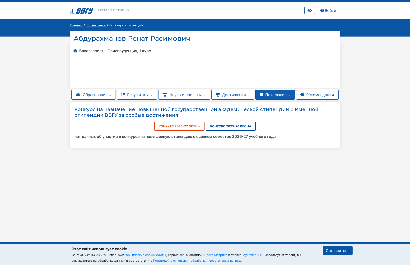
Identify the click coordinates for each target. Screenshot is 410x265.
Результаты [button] (138, 94)
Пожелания (96, 25)
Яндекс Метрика (215, 255)
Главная (76, 25)
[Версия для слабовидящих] (309, 10)
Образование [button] (95, 94)
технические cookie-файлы (146, 255)
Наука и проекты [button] (185, 94)
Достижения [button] (234, 94)
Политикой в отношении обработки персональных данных (197, 260)
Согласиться (337, 250)
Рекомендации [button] (319, 94)
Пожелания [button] (276, 94)
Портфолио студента (114, 10)
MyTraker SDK (252, 255)
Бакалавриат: (91, 50)
